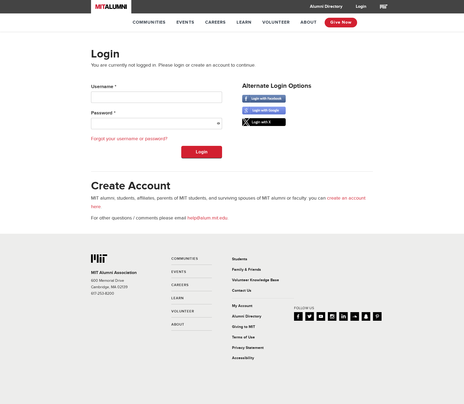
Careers (215, 22)
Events (185, 22)
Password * (103, 113)
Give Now (340, 22)
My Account (242, 306)
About (308, 22)
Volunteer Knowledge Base (255, 280)
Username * (103, 87)
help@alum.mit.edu (207, 218)
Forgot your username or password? (129, 139)
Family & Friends (246, 270)
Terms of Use (243, 337)
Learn (244, 22)
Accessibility (243, 358)
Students (239, 259)
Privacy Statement (248, 348)
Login (361, 6)
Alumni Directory (326, 6)
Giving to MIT (243, 327)
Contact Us (241, 290)
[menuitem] (326, 6)
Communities (149, 22)
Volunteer (276, 22)
